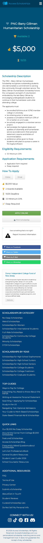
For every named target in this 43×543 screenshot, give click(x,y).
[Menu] (40, 3)
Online (7, 177)
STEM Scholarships (11, 345)
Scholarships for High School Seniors (19, 364)
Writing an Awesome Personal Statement (21, 397)
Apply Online (21, 213)
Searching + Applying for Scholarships (19, 401)
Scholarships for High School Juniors (19, 360)
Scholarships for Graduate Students (18, 375)
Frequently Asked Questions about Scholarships (18, 447)
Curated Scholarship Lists (13, 503)
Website (10, 300)
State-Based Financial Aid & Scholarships (20, 415)
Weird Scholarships (11, 321)
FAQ (4, 476)
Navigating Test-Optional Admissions (19, 408)
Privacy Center (9, 485)
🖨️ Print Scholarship (21, 220)
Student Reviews (10, 498)
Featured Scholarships (12, 438)
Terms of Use (8, 480)
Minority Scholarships (12, 341)
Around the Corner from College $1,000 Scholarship (20, 434)
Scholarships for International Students (20, 329)
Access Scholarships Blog (13, 442)
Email (20, 177)
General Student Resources (15, 455)
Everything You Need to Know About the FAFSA (21, 393)
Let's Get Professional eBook (15, 451)
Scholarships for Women (13, 325)
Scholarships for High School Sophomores (21, 357)
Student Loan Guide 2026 (14, 458)
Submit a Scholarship (12, 489)
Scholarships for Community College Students (19, 337)
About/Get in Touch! (11, 494)
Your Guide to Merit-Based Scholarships (20, 412)
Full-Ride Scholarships (12, 332)
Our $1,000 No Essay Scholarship (17, 429)
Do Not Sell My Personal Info (15, 507)
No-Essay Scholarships (12, 318)
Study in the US (9, 404)
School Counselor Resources (15, 462)
